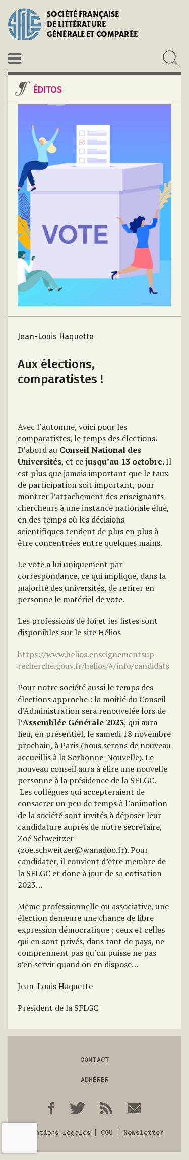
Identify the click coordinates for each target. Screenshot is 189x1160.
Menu (14, 58)
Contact (94, 1059)
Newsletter (143, 1132)
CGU (107, 1132)
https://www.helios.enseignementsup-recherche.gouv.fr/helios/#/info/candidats (93, 660)
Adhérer (95, 1079)
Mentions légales (59, 1132)
